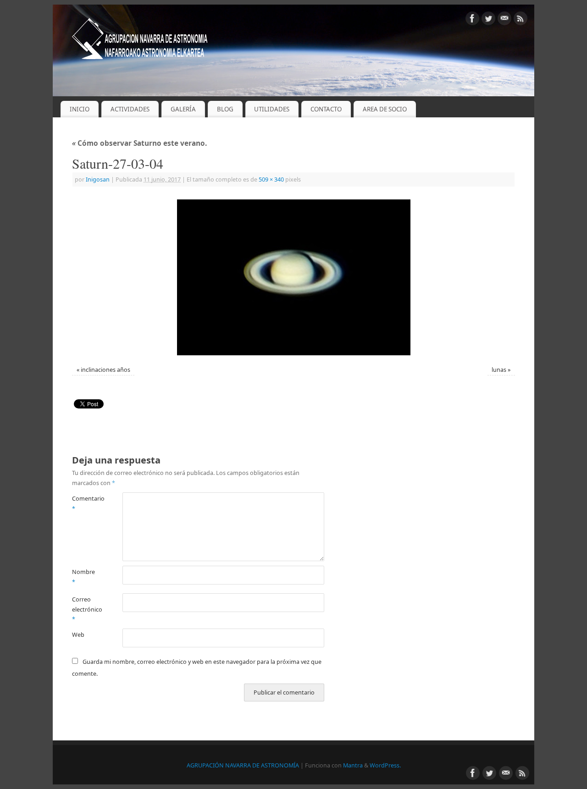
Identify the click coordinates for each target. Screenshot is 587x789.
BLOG (225, 109)
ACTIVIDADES (130, 109)
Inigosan (98, 179)
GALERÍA (183, 109)
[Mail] (504, 19)
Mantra (353, 765)
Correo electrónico (84, 609)
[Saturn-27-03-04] (293, 277)
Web (78, 635)
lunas (499, 370)
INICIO (79, 109)
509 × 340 (271, 179)
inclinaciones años (105, 370)
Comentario (84, 503)
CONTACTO (326, 109)
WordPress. (385, 765)
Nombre (83, 576)
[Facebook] (472, 19)
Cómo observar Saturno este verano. (139, 143)
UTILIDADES (271, 109)
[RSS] (520, 19)
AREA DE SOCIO (385, 109)
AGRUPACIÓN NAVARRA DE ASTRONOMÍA (243, 765)
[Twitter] (488, 19)
